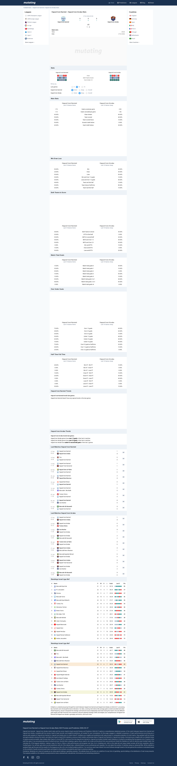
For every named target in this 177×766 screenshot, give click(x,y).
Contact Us (151, 763)
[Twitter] (29, 757)
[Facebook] (25, 757)
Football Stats (27, 7)
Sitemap (143, 763)
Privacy (137, 763)
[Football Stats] (30, 2)
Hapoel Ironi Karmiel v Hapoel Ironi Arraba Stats (46, 7)
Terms (131, 763)
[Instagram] (34, 757)
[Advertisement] (88, 51)
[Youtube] (39, 757)
